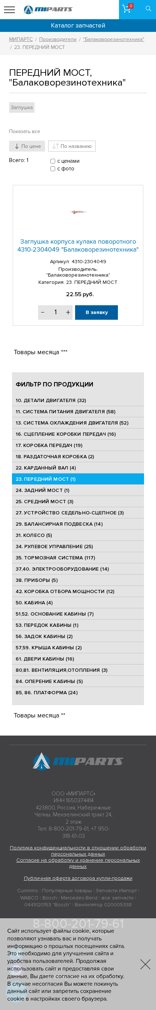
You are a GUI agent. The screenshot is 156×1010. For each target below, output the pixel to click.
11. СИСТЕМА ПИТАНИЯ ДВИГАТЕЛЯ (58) (66, 412)
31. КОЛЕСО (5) (34, 535)
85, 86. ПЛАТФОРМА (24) (47, 693)
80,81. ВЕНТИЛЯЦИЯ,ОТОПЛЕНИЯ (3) (61, 670)
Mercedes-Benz (79, 898)
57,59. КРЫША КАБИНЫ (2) (49, 648)
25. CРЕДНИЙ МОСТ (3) (45, 501)
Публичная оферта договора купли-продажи (78, 878)
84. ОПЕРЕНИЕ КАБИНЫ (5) (49, 681)
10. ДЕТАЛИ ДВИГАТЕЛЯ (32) (51, 400)
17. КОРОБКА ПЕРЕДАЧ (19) (49, 445)
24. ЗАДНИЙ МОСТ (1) (43, 490)
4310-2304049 (88, 261)
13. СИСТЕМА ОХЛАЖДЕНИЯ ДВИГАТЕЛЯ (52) (72, 423)
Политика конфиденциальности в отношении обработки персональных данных (78, 851)
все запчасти (118, 898)
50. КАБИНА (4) (34, 603)
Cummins (27, 890)
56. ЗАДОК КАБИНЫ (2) (44, 636)
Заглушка (22, 107)
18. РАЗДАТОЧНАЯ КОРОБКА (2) (55, 457)
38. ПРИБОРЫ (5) (37, 580)
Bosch (49, 898)
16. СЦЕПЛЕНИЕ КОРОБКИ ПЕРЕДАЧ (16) (66, 434)
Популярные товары (67, 890)
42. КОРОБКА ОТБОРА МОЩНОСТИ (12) (65, 591)
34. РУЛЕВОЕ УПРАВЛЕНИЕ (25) (54, 546)
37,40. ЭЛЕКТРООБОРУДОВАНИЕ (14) (62, 569)
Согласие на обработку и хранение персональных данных (78, 863)
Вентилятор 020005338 (103, 905)
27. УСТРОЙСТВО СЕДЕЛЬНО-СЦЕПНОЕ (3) (70, 513)
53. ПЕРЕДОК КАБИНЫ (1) (47, 625)
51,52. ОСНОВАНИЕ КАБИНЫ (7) (55, 614)
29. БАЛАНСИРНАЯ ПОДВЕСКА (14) (59, 524)
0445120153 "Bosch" (47, 905)
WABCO (29, 898)
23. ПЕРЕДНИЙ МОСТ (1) (46, 479)
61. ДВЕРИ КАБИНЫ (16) (45, 659)
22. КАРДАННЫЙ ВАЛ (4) (46, 468)
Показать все (24, 131)
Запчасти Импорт (116, 890)
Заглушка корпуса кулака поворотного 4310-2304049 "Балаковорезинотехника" (78, 245)
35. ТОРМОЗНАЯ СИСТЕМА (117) (55, 558)
